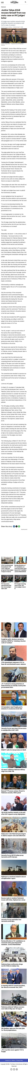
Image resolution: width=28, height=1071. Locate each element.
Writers (13, 1060)
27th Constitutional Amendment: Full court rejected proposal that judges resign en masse (7, 568)
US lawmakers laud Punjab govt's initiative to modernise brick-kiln (11, 708)
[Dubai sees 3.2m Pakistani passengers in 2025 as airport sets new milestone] (14, 824)
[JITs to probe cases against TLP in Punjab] (14, 1040)
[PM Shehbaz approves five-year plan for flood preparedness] (14, 1019)
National (3, 7)
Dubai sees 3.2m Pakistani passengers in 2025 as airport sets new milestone (13, 834)
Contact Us (8, 1060)
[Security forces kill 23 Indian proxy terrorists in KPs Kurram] (14, 846)
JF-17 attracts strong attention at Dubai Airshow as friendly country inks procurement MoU (13, 685)
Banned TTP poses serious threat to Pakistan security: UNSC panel (13, 792)
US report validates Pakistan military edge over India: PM (13, 770)
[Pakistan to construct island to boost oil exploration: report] (14, 867)
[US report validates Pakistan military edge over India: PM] (14, 760)
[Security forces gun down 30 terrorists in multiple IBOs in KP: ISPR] (14, 719)
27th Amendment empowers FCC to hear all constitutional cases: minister (13, 663)
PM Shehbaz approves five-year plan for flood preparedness (13, 1029)
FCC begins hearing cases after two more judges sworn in (20, 586)
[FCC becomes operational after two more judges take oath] (7, 578)
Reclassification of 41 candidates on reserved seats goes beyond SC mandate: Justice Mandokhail (20, 568)
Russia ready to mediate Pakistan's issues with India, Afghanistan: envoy (13, 899)
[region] (14, 542)
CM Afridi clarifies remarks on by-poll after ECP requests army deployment (13, 813)
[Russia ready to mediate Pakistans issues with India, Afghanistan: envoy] (14, 888)
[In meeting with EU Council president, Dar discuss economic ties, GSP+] (14, 976)
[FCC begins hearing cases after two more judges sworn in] (20, 578)
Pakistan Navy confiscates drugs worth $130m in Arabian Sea (12, 965)
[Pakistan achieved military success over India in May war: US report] (14, 997)
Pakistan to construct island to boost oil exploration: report (13, 877)
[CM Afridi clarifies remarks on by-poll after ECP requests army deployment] (14, 803)
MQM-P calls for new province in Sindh (13, 750)
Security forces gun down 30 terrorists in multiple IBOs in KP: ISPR (13, 729)
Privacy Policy (19, 1060)
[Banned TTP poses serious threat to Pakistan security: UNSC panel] (14, 781)
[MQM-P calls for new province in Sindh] (14, 740)
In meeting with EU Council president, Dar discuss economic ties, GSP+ (13, 986)
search (26, 2)
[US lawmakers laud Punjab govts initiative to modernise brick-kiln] (14, 697)
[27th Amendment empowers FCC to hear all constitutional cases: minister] (14, 653)
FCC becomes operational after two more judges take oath (6, 586)
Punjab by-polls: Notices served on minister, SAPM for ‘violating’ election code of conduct (13, 641)
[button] (14, 526)
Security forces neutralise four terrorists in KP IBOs (11, 920)
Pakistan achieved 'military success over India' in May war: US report (12, 1008)
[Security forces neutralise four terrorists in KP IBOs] (14, 910)
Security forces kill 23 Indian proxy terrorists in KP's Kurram (12, 856)
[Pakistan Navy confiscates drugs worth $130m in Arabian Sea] (14, 955)
